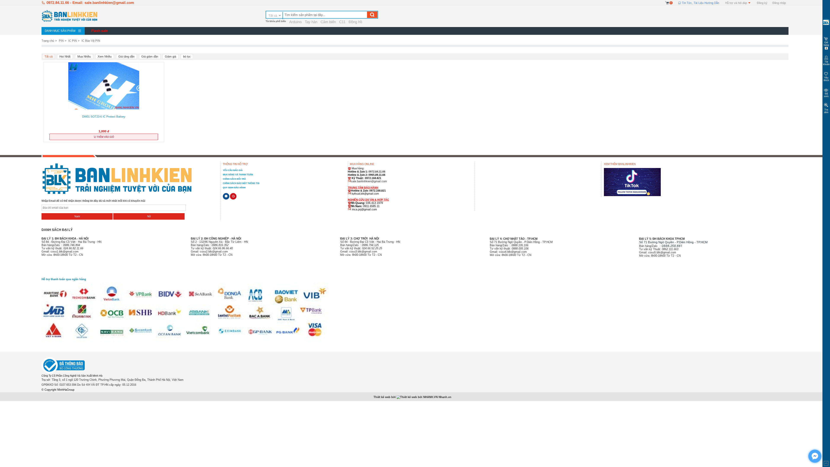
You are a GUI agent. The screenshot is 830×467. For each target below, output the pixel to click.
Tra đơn (826, 111)
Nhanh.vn (445, 397)
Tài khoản (826, 63)
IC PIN (72, 40)
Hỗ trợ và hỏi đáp (736, 3)
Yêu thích (826, 79)
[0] (667, 2)
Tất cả (272, 15)
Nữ (149, 216)
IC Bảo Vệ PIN (90, 40)
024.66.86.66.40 (223, 248)
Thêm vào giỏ (105, 137)
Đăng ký (762, 3)
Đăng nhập (779, 3)
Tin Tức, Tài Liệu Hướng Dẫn (700, 3)
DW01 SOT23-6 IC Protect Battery (103, 116)
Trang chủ (48, 40)
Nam (77, 216)
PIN (61, 40)
